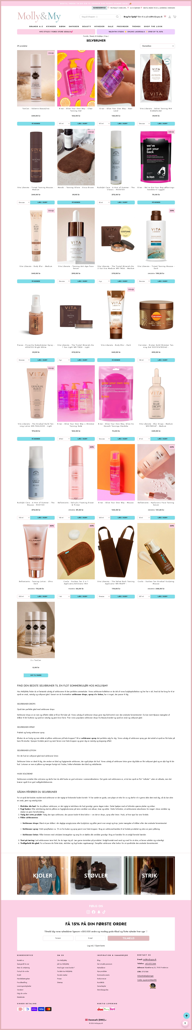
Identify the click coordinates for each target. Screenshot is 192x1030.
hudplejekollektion (132, 691)
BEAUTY (86, 26)
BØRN (62, 26)
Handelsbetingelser (23, 979)
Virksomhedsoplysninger (145, 976)
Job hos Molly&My (63, 964)
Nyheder (99, 26)
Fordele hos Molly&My (64, 971)
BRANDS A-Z (36, 26)
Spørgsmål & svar (23, 964)
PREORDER (123, 26)
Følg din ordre (22, 993)
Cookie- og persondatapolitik (147, 980)
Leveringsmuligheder (24, 986)
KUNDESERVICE (99, 8)
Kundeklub (100, 982)
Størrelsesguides (102, 990)
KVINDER (51, 26)
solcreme (41, 779)
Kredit (19, 975)
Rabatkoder (21, 997)
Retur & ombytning (23, 968)
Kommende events (103, 975)
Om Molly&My (62, 960)
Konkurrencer (101, 979)
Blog (98, 960)
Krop (106, 36)
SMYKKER (74, 26)
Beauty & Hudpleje (96, 36)
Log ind (90, 945)
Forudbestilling (22, 982)
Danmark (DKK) (96, 1019)
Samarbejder (101, 986)
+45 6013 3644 (150, 963)
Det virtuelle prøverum (104, 964)
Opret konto (100, 945)
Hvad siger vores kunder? (66, 968)
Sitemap (60, 982)
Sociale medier (62, 975)
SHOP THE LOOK (153, 26)
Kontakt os (20, 960)
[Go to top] (186, 1015)
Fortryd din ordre (23, 971)
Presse (59, 979)
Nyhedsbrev (101, 968)
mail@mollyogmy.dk (155, 16)
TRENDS (136, 26)
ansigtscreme (71, 823)
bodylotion (85, 823)
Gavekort (20, 990)
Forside (85, 36)
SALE (111, 26)
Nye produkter (102, 971)
